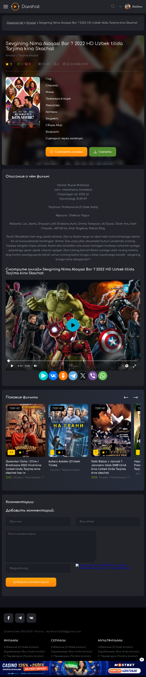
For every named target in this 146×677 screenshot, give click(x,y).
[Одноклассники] (63, 375)
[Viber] (92, 375)
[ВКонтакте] (53, 375)
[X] (82, 375)
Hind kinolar (32, 477)
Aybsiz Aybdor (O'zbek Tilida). (64, 463)
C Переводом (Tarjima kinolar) (24, 656)
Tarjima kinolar (28, 55)
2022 (9, 477)
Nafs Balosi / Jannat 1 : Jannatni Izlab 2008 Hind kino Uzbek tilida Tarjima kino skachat (108, 467)
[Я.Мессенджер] (43, 375)
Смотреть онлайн (69, 151)
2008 (94, 477)
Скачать (105, 151)
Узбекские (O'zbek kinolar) (21, 647)
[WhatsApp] (102, 375)
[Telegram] (73, 375)
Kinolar (11, 55)
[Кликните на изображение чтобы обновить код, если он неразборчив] (108, 568)
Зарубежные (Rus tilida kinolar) (24, 651)
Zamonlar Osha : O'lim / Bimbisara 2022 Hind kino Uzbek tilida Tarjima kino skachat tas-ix (23, 467)
